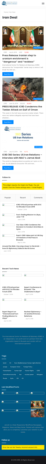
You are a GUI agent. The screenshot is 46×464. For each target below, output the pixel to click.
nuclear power (29, 374)
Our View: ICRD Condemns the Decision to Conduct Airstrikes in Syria (29, 227)
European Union (15, 367)
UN (18, 378)
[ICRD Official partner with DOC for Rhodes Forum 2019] (8, 208)
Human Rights (29, 370)
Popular (8, 198)
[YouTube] (24, 347)
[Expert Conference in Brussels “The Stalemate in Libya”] (34, 279)
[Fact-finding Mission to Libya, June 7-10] (8, 218)
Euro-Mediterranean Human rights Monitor (27, 363)
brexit (4, 363)
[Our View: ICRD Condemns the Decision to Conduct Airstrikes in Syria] (8, 228)
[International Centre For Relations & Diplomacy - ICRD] (9, 3)
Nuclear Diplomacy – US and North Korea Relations (32, 314)
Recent (23, 198)
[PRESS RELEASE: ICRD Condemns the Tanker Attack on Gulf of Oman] (37, 413)
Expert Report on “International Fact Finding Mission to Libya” (10, 315)
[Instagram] (27, 347)
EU (10, 363)
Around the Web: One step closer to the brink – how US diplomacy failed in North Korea (21, 247)
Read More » (8, 74)
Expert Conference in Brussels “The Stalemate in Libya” (32, 289)
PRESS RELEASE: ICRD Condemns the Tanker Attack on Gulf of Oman (22, 108)
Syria (11, 378)
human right (18, 370)
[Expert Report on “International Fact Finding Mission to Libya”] (12, 304)
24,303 (22, 103)
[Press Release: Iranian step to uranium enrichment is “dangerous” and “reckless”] (37, 405)
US (23, 378)
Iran (20, 374)
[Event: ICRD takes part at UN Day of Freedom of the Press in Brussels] (8, 238)
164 (20, 151)
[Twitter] (21, 347)
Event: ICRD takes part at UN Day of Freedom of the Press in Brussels (29, 237)
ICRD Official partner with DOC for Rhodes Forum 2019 (28, 206)
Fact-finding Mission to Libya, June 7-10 (28, 216)
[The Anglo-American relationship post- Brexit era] (8, 396)
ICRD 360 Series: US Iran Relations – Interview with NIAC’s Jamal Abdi (22, 156)
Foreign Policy (27, 367)
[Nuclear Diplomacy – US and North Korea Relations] (34, 304)
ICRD (5, 52)
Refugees (40, 374)
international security (9, 374)
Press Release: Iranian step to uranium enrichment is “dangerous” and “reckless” (19, 58)
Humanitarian (7, 370)
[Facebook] (19, 347)
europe (5, 367)
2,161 (20, 52)
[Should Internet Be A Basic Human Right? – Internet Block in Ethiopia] (23, 413)
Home (5, 12)
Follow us (6, 440)
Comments (38, 198)
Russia (5, 378)
